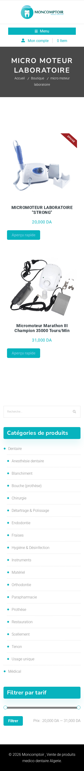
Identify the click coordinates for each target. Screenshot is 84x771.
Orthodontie (21, 585)
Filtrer (13, 721)
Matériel (18, 572)
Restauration (22, 622)
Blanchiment (22, 473)
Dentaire (15, 448)
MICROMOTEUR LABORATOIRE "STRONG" (42, 210)
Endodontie (21, 523)
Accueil (19, 78)
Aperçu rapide (24, 199)
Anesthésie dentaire (28, 461)
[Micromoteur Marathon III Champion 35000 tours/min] (42, 286)
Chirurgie (19, 498)
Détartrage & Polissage (30, 510)
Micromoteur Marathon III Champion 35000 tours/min (42, 328)
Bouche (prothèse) (27, 486)
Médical (14, 671)
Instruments (21, 560)
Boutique (37, 78)
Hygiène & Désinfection (30, 547)
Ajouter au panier (59, 317)
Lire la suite (59, 199)
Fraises (18, 535)
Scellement (21, 634)
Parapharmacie (24, 597)
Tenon (17, 646)
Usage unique (23, 659)
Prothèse (19, 609)
